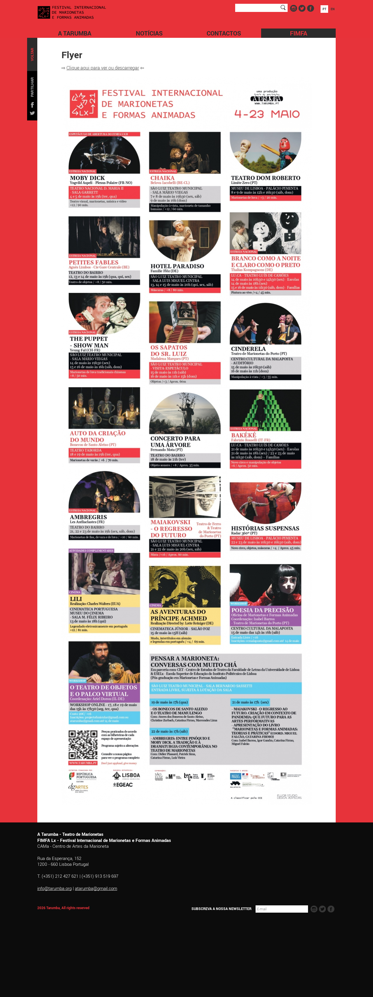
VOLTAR (32, 54)
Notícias (149, 33)
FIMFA (298, 33)
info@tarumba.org (54, 888)
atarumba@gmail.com (96, 888)
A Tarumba (74, 33)
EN (333, 9)
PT (324, 9)
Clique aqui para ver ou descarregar (102, 68)
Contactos (224, 33)
